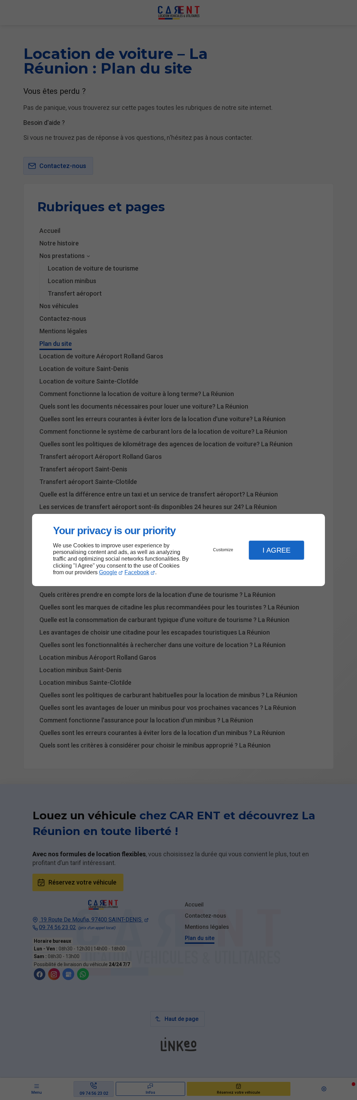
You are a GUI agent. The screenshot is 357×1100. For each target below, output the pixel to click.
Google (108, 572)
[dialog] (178, 550)
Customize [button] (223, 549)
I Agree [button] (276, 550)
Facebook (136, 572)
